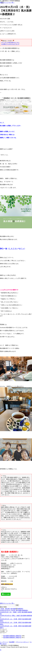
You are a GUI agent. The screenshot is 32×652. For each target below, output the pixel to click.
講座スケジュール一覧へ (7, 2)
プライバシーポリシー (22, 642)
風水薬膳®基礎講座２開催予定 (12, 635)
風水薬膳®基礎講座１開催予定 (12, 637)
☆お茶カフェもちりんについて (10, 44)
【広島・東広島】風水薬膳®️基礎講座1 (11, 608)
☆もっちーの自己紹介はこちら (10, 42)
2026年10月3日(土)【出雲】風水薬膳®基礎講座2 (14, 610)
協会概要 (11, 642)
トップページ (4, 642)
